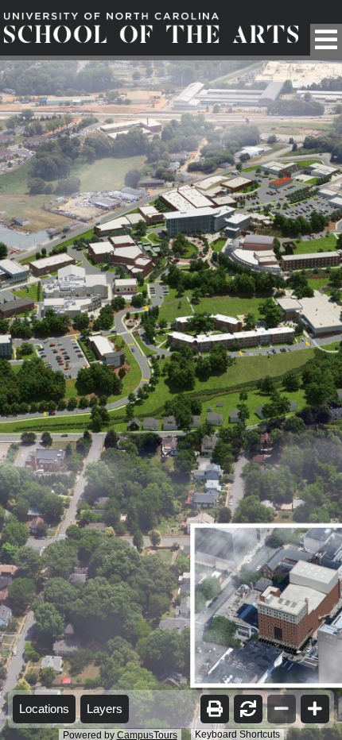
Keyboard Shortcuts (237, 734)
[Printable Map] (214, 709)
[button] (326, 40)
